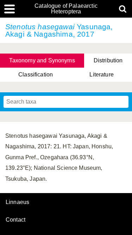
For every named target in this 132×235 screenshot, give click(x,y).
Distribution (108, 60)
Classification (35, 75)
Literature (101, 75)
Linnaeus (17, 202)
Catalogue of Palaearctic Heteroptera (66, 8)
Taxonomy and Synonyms (42, 60)
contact (15, 220)
